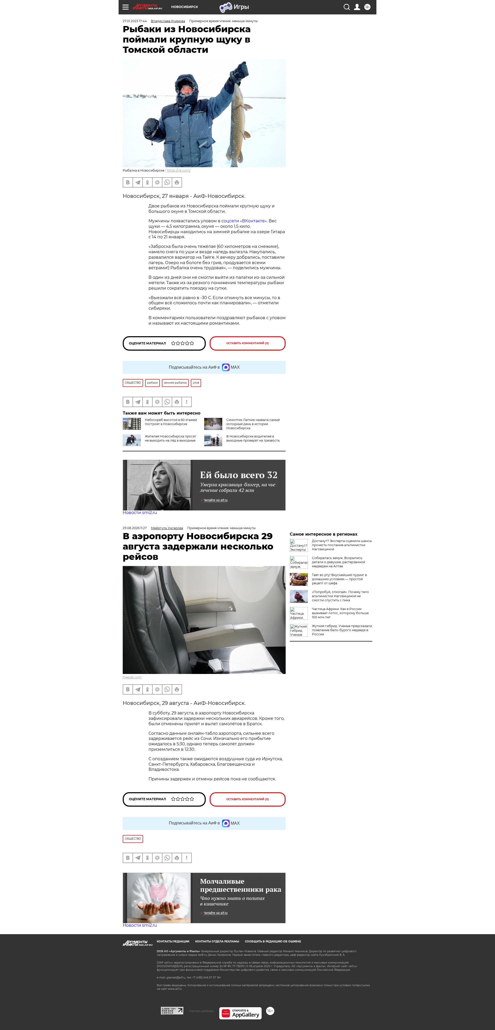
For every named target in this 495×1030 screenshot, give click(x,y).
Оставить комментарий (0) (247, 343)
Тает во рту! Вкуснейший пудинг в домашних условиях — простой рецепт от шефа (339, 579)
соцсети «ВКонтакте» (244, 220)
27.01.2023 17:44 (135, 21)
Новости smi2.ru (140, 512)
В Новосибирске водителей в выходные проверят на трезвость (253, 438)
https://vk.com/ (179, 170)
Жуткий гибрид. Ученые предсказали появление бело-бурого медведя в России (342, 630)
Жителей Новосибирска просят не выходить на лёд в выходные (170, 438)
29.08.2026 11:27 (135, 528)
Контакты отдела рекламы (217, 941)
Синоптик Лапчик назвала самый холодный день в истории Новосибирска (253, 424)
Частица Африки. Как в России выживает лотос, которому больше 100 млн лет (340, 613)
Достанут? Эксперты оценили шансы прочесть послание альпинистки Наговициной (342, 545)
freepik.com (132, 677)
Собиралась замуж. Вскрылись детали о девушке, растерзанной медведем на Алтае (338, 562)
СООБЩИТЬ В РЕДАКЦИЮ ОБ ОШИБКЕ (273, 941)
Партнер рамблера (201, 1010)
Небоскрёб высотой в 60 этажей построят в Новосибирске (171, 422)
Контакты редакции (173, 941)
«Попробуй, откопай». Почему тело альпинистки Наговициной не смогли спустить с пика (340, 596)
